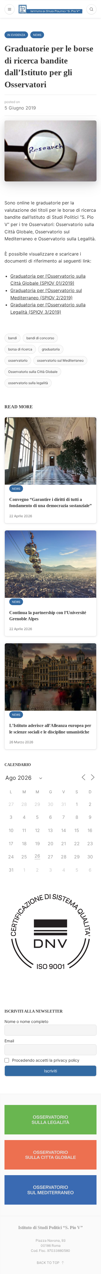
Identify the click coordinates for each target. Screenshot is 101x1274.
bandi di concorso (40, 338)
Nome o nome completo (26, 1021)
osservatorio (17, 360)
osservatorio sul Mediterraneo (60, 360)
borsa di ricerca (20, 349)
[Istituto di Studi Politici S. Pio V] (51, 9)
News (37, 35)
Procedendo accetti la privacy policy (45, 1060)
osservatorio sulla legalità (28, 383)
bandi (12, 338)
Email (9, 1040)
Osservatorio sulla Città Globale (33, 372)
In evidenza (16, 35)
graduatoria (51, 349)
